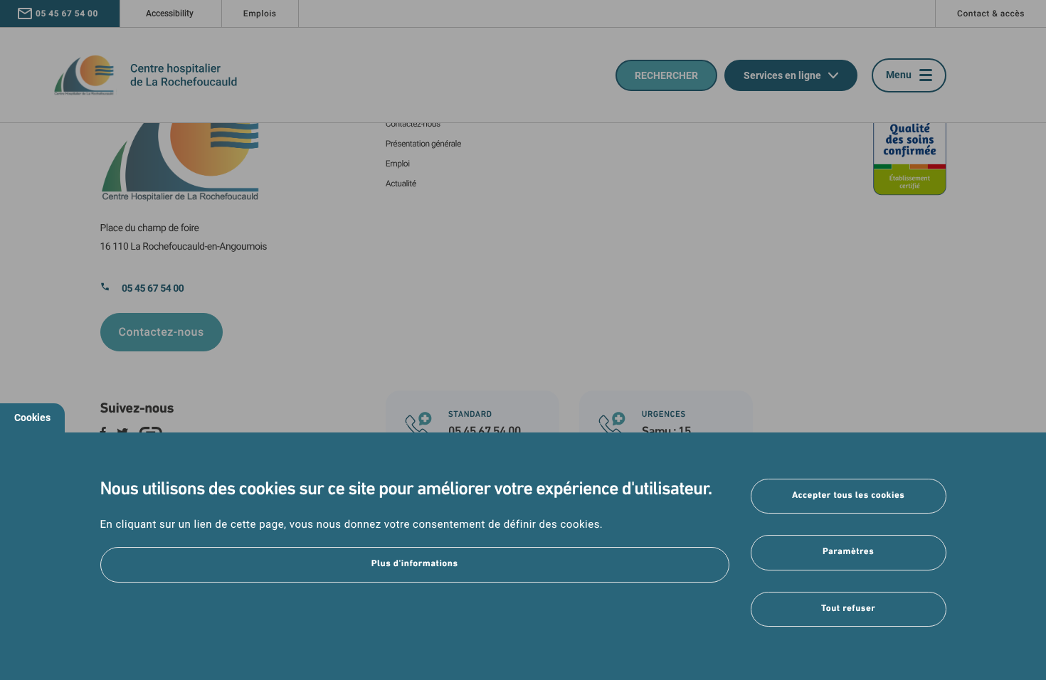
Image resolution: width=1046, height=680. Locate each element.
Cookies (32, 417)
